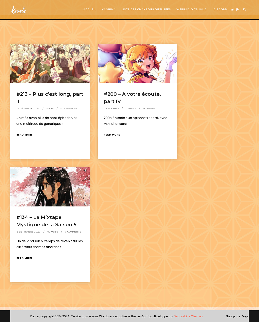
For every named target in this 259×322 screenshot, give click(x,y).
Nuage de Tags (237, 316)
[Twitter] (232, 9)
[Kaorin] (18, 9)
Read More (24, 134)
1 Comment (150, 108)
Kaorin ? (109, 9)
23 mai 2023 (111, 108)
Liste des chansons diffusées (146, 9)
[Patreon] (237, 9)
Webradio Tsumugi (192, 9)
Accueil (89, 9)
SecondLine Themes (188, 316)
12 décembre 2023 (28, 108)
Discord (220, 9)
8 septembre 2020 (28, 231)
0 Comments (69, 108)
